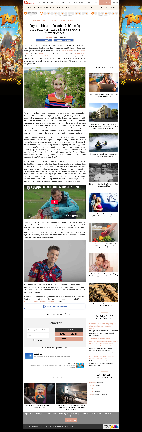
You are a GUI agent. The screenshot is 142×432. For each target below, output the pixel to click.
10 (79, 13)
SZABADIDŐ (91, 7)
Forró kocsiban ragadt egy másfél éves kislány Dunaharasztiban (52, 356)
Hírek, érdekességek (68, 20)
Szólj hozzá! (44, 40)
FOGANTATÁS (29, 7)
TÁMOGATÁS (105, 2)
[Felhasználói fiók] (113, 1)
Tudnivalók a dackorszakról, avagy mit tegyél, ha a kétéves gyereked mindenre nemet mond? (103, 275)
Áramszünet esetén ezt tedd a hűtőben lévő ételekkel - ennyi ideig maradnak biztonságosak (103, 246)
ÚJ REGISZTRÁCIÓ (68, 338)
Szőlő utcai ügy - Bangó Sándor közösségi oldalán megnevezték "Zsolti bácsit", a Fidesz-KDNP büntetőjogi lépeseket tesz (103, 126)
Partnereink (85, 414)
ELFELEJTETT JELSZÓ (68, 334)
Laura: (98, 394)
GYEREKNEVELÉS (57, 7)
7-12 (113, 13)
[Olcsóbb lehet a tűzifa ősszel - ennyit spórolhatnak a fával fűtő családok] (103, 292)
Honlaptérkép (74, 414)
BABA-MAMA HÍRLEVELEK (87, 2)
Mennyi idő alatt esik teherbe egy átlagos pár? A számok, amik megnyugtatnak (104, 215)
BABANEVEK (110, 7)
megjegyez (39, 340)
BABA (48, 7)
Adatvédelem (51, 414)
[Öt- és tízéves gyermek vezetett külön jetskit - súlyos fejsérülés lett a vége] (103, 142)
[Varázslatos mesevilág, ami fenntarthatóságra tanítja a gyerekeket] (39, 393)
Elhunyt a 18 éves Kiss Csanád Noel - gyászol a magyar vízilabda (103, 185)
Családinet (48, 38)
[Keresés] (117, 1)
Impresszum (29, 414)
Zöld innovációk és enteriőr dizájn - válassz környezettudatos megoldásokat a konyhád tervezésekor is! (71, 407)
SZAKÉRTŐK (43, 2)
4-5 (106, 13)
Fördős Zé (42, 53)
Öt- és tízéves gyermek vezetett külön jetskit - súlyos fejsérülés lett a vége (104, 155)
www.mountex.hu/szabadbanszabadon (39, 302)
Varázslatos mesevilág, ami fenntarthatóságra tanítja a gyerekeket (39, 406)
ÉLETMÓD (81, 7)
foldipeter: (96, 382)
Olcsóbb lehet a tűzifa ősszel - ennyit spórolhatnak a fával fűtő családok (104, 305)
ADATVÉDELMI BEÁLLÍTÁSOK (71, 430)
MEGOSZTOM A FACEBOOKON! (56, 306)
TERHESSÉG (40, 7)
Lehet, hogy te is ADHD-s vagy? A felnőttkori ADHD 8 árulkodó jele (103, 95)
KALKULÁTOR (71, 2)
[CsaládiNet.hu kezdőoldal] (30, 2)
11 (83, 13)
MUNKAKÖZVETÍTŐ (57, 2)
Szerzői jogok (63, 414)
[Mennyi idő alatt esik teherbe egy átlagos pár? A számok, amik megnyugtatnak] (103, 202)
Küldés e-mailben (63, 40)
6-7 (109, 13)
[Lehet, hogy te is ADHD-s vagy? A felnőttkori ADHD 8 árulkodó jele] (103, 82)
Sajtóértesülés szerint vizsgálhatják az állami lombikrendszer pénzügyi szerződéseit (102, 326)
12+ (116, 13)
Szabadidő (54, 20)
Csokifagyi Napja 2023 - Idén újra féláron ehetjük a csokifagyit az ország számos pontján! (52, 366)
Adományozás (108, 414)
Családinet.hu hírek (40, 20)
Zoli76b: (95, 385)
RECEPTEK (100, 7)
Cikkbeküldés (96, 414)
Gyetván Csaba (80, 53)
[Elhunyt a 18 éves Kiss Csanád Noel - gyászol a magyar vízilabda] (103, 172)
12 (86, 13)
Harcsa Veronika (67, 50)
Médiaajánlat (39, 414)
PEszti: (92, 388)
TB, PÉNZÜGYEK (70, 7)
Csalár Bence (50, 55)
